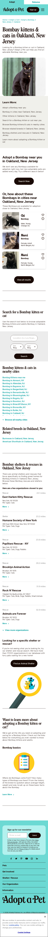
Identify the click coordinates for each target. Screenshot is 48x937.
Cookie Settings (24, 932)
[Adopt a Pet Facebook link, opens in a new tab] (11, 859)
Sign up (33, 10)
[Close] (45, 916)
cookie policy (14, 925)
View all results (24, 280)
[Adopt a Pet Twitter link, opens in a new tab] (16, 859)
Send (34, 835)
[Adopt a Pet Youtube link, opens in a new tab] (27, 859)
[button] (42, 214)
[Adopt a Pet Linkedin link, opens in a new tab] (37, 859)
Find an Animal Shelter (24, 663)
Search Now (24, 181)
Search (24, 356)
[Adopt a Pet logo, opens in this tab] (24, 902)
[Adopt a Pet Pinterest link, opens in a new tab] (22, 859)
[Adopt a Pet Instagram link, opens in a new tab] (32, 859)
